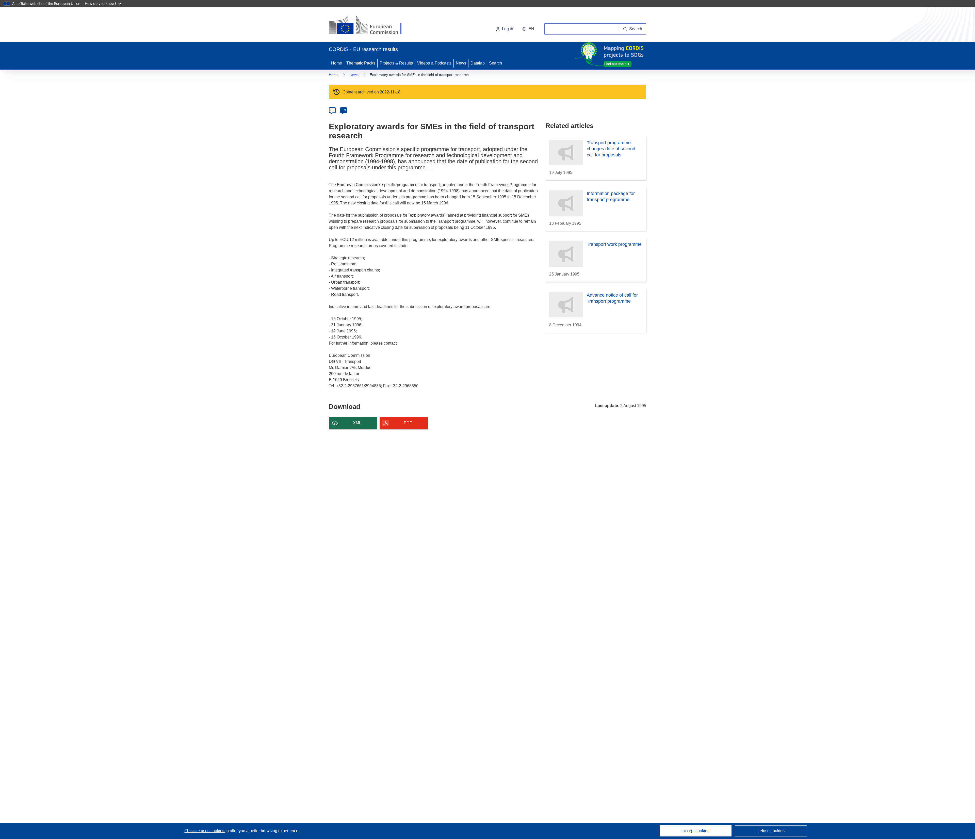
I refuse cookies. (771, 831)
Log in (507, 29)
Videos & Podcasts (434, 63)
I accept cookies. (695, 831)
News (461, 63)
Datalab (477, 63)
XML (357, 423)
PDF (408, 423)
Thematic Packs (360, 63)
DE (332, 110)
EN (344, 110)
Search (495, 63)
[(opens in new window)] (370, 25)
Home (336, 63)
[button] (528, 29)
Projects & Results (396, 63)
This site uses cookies (205, 831)
